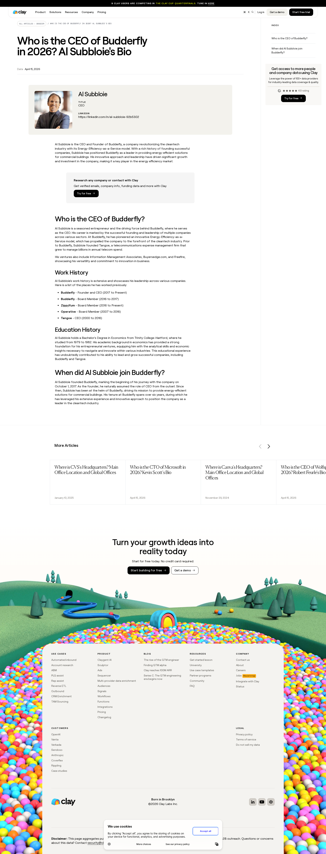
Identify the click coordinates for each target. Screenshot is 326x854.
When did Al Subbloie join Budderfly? (286, 50)
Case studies (59, 770)
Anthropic (57, 755)
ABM (54, 670)
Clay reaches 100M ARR (158, 670)
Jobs (239, 675)
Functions (103, 701)
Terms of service (246, 739)
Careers (241, 670)
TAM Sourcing (59, 701)
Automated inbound (63, 659)
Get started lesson (201, 659)
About (240, 665)
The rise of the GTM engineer (161, 659)
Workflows (104, 696)
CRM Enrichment (61, 696)
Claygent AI (104, 659)
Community (197, 680)
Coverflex (57, 760)
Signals (102, 691)
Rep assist (57, 680)
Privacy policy (244, 734)
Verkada (56, 744)
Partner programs (200, 675)
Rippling (56, 765)
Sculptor (103, 665)
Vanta (54, 739)
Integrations (105, 706)
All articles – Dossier (31, 24)
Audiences (104, 685)
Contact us (243, 659)
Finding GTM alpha (155, 665)
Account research (62, 665)
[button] (260, 447)
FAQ (192, 685)
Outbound (57, 691)
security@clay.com (100, 843)
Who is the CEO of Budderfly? (289, 38)
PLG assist (57, 675)
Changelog (104, 717)
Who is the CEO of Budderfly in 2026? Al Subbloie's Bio (80, 23)
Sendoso (56, 749)
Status (240, 686)
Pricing (102, 711)
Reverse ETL (58, 685)
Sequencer (104, 675)
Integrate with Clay (247, 681)
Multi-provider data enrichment (117, 680)
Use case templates (202, 670)
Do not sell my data (248, 744)
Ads (100, 670)
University (196, 665)
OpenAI (55, 734)
